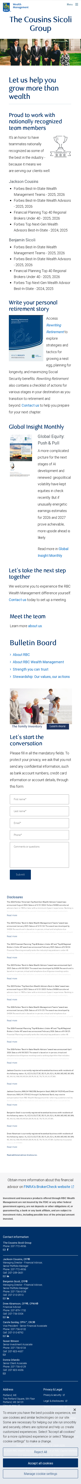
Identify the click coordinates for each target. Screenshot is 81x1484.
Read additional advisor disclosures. (22, 1155)
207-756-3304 (15, 1313)
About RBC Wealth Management (38, 662)
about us (35, 626)
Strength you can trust (30, 669)
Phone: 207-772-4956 (14, 1246)
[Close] (74, 1409)
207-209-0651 (15, 1272)
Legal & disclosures (53, 1401)
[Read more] (12, 915)
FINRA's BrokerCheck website (47, 1186)
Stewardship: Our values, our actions (41, 676)
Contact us (30, 405)
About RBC (21, 654)
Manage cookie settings (40, 1474)
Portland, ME (10, 1395)
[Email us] (4, 1250)
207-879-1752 (18, 1310)
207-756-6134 (18, 1347)
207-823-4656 (15, 1370)
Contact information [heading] (16, 1237)
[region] (40, 1444)
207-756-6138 (18, 1291)
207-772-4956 (18, 1269)
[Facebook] (8, 1250)
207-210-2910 (15, 1295)
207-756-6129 (18, 1366)
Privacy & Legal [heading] (52, 1389)
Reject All (40, 1452)
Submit (20, 874)
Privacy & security (52, 1395)
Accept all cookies (40, 1463)
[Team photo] (40, 52)
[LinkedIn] (8, 1276)
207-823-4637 (15, 1351)
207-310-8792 (15, 1332)
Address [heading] (8, 1389)
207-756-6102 (18, 1329)
